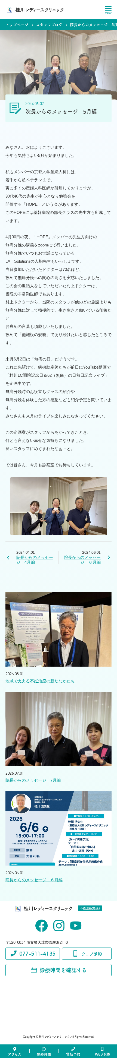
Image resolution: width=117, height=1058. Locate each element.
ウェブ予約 (91, 953)
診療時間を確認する (63, 970)
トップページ (16, 24)
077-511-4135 (37, 953)
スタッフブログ (49, 24)
